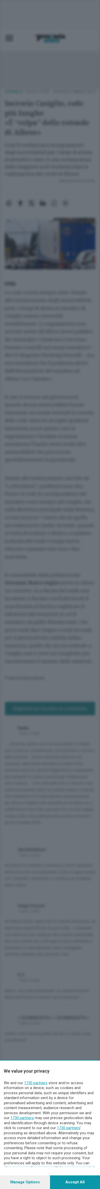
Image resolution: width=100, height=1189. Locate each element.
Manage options (25, 1182)
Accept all (75, 1182)
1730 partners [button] (35, 1083)
